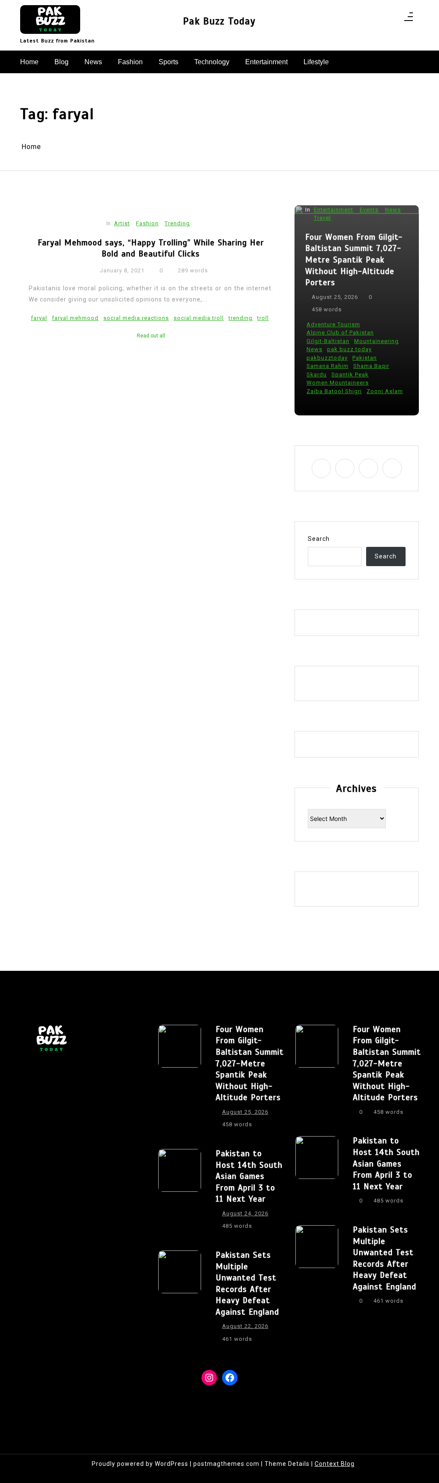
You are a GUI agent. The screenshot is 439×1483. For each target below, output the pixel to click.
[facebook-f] (358, 19)
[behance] (391, 19)
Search (319, 538)
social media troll (199, 318)
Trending (177, 223)
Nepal (315, 349)
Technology (211, 62)
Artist (122, 223)
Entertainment (266, 62)
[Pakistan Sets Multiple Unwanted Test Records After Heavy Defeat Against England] (179, 1299)
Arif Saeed (322, 332)
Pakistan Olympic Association (350, 366)
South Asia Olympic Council (347, 374)
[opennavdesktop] (408, 19)
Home (29, 62)
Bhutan (391, 332)
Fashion (130, 62)
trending (241, 318)
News (93, 62)
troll (263, 318)
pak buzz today (371, 349)
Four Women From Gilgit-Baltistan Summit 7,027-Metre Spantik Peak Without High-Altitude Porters (250, 1063)
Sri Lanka (320, 391)
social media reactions (136, 318)
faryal (39, 318)
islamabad (341, 341)
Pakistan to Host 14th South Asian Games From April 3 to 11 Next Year (354, 279)
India (314, 341)
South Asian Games (335, 382)
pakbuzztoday (328, 358)
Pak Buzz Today (219, 21)
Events (370, 240)
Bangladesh (359, 332)
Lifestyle (316, 62)
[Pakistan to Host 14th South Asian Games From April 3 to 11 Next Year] (179, 1192)
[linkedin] (380, 19)
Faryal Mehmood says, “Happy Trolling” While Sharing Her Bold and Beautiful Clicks (151, 248)
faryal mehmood (75, 318)
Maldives (374, 341)
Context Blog (335, 1463)
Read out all (151, 336)
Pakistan (365, 358)
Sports (168, 62)
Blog (61, 62)
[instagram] (369, 19)
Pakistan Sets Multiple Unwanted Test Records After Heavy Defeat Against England (247, 1283)
